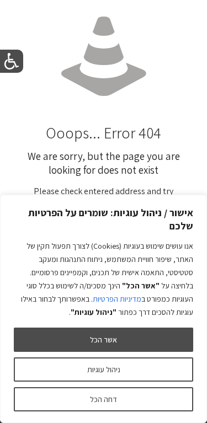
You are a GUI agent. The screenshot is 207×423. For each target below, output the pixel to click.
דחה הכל (103, 399)
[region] (103, 309)
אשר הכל (103, 340)
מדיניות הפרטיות (117, 299)
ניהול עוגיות (103, 369)
